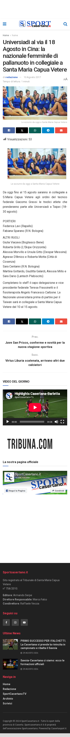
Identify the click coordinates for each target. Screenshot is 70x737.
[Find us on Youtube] (24, 622)
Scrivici (7, 703)
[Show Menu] (4, 24)
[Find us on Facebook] (6, 622)
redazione (11, 77)
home (15, 35)
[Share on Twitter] (22, 130)
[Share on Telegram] (48, 130)
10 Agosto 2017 (32, 77)
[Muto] (56, 422)
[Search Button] (65, 24)
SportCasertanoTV (14, 693)
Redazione (9, 689)
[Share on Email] (61, 130)
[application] (35, 407)
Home (6, 35)
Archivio (8, 698)
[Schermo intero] (62, 422)
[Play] (8, 422)
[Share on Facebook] (9, 130)
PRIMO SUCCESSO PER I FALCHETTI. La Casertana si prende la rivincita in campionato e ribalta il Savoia (43, 644)
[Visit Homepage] (35, 24)
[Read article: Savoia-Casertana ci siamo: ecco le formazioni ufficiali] (10, 664)
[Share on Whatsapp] (35, 130)
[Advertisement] (35, 527)
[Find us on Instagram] (15, 622)
